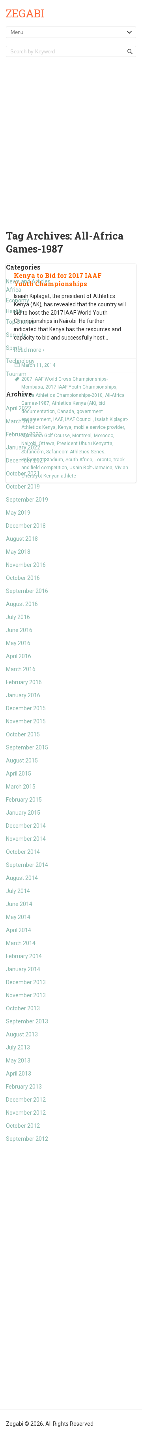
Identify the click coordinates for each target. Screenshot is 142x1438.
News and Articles (28, 281)
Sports (14, 348)
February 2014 (24, 956)
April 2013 (18, 1073)
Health (14, 311)
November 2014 (26, 839)
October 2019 (23, 486)
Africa (13, 290)
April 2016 (18, 656)
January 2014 (23, 969)
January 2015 (23, 813)
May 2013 (18, 1060)
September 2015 (27, 747)
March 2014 (21, 943)
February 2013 (24, 1086)
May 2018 (18, 552)
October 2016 (23, 578)
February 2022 (24, 434)
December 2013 (26, 982)
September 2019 (27, 499)
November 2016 (26, 565)
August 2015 (22, 760)
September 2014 (27, 865)
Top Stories (20, 322)
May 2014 (18, 917)
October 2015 (23, 734)
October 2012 (23, 1126)
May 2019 (18, 513)
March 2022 (21, 421)
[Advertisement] (71, 142)
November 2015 (26, 721)
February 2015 (24, 799)
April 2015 (18, 773)
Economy (17, 300)
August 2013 (22, 1034)
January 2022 (23, 447)
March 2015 (21, 786)
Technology (20, 361)
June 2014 (19, 904)
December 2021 (26, 460)
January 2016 (23, 695)
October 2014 (23, 852)
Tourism (16, 374)
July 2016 (18, 617)
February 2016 (24, 682)
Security (16, 335)
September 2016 (27, 591)
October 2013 (23, 1008)
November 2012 (26, 1113)
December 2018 (26, 526)
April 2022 (18, 408)
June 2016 (19, 630)
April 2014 (18, 930)
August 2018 (22, 539)
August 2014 (22, 878)
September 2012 (27, 1139)
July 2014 (18, 891)
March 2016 (21, 669)
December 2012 (26, 1099)
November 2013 (26, 995)
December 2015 (26, 708)
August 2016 (22, 604)
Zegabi (25, 13)
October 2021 (23, 473)
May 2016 (18, 643)
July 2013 (18, 1047)
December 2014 (26, 826)
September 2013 (27, 1021)
